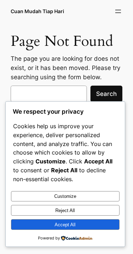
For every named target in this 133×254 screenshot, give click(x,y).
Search (106, 93)
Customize (65, 196)
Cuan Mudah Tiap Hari (37, 11)
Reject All (65, 210)
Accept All (65, 224)
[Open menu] (118, 11)
